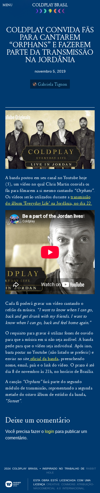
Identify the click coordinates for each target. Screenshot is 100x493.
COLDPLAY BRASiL (50, 5)
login (49, 431)
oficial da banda (43, 358)
